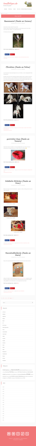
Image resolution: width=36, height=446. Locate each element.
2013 (5, 13)
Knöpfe (22, 127)
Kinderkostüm (4, 376)
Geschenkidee (5, 331)
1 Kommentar (5, 58)
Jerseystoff (19, 374)
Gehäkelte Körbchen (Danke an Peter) (18, 182)
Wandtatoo (4, 360)
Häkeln (4, 336)
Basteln (4, 318)
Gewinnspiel (10, 127)
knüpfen (4, 340)
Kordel (10, 376)
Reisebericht (4, 351)
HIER (18, 49)
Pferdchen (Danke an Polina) (18, 67)
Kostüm (12, 376)
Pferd (27, 127)
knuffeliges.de (10, 3)
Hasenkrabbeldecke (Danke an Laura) (18, 254)
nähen (24, 376)
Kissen (7, 376)
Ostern (26, 376)
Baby (8, 369)
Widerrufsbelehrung (16, 438)
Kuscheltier (24, 127)
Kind (25, 374)
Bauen (3, 320)
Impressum (10, 438)
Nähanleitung (20, 376)
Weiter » (11, 298)
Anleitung (5, 369)
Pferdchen (29, 127)
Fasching (11, 372)
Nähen (13, 127)
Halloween (14, 374)
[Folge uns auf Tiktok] (22, 433)
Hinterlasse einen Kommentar (8, 130)
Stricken (4, 358)
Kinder (28, 374)
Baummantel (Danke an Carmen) (18, 21)
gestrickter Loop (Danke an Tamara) (18, 140)
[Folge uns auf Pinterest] (13, 433)
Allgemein (4, 316)
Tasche (9, 377)
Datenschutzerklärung (24, 438)
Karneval (4, 338)
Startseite (3, 13)
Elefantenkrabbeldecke (22, 278)
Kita (8, 376)
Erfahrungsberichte (5, 327)
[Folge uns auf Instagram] (18, 433)
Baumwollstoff (19, 127)
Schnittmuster (31, 376)
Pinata (3, 349)
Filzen (3, 329)
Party (28, 376)
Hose (16, 374)
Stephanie (23, 23)
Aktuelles (4, 314)
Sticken (4, 356)
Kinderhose (32, 374)
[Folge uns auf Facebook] (9, 433)
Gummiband (11, 374)
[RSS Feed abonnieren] (27, 433)
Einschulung (4, 325)
